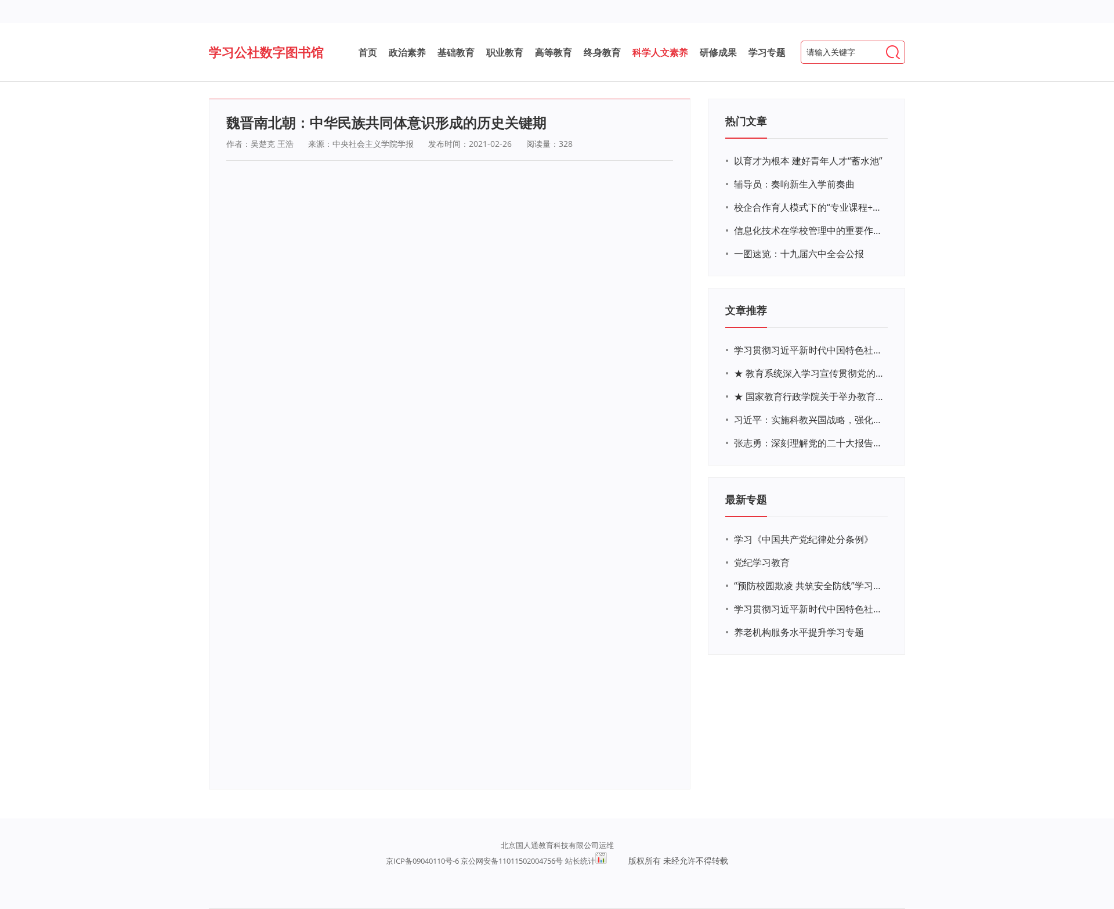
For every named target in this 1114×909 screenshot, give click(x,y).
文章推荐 (746, 310)
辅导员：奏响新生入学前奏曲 (794, 184)
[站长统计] (601, 861)
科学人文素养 (660, 52)
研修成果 (718, 52)
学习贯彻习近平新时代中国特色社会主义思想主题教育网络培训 (809, 350)
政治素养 (407, 52)
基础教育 (456, 52)
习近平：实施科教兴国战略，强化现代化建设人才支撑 (809, 419)
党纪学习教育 (762, 562)
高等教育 (553, 52)
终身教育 (602, 52)
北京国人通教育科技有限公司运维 (557, 845)
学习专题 (767, 52)
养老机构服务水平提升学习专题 (799, 632)
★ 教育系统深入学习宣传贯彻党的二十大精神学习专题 (809, 373)
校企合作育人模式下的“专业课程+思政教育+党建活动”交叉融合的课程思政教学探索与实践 (809, 207)
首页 (368, 52)
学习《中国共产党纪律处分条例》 (803, 539)
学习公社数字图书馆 (266, 51)
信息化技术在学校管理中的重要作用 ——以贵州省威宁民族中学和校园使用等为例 (809, 230)
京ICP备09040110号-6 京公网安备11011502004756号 (474, 861)
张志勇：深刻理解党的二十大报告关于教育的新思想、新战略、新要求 (809, 443)
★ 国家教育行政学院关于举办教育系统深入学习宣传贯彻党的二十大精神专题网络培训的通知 (809, 396)
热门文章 (746, 121)
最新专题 (746, 499)
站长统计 (580, 861)
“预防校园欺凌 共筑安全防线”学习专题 (809, 585)
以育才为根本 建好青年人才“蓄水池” (808, 160)
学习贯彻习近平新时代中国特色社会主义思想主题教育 (809, 609)
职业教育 (504, 52)
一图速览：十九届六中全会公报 (799, 253)
